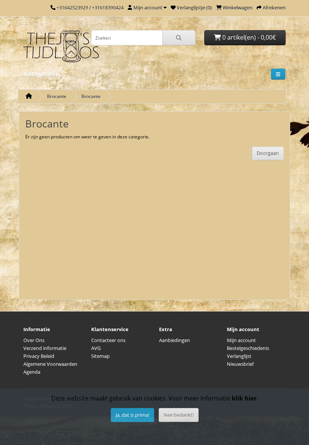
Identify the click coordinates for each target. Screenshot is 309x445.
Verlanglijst (239, 356)
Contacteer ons (108, 340)
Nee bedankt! (179, 414)
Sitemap (100, 356)
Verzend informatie (44, 348)
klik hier (244, 398)
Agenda (31, 371)
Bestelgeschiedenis (248, 348)
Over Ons (33, 340)
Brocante (56, 96)
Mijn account (241, 340)
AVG (96, 348)
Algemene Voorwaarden (50, 364)
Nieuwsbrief (240, 364)
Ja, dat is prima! (132, 414)
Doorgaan (268, 153)
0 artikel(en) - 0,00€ (248, 37)
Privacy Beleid (38, 356)
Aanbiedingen (174, 340)
